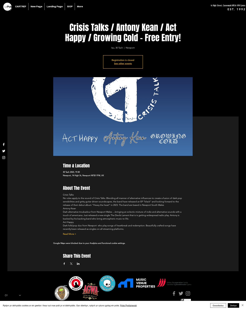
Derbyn (233, 305)
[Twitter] (4, 151)
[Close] (242, 305)
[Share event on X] (71, 264)
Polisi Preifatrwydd (128, 305)
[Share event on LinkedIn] (78, 264)
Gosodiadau (218, 305)
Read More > (69, 234)
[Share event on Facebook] (64, 264)
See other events (123, 63)
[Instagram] (4, 158)
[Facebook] (4, 144)
